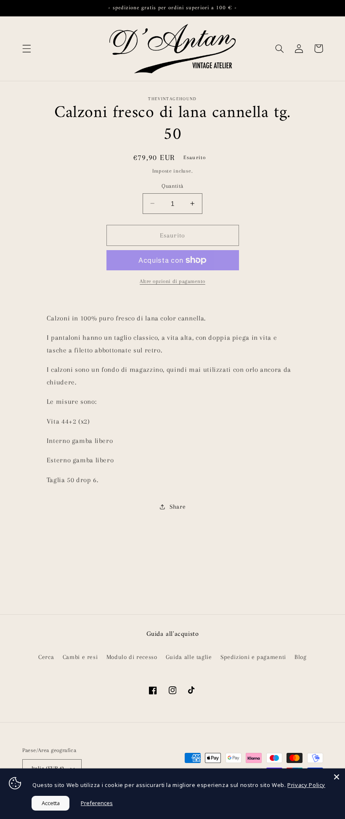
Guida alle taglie (189, 657)
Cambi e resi (80, 657)
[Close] (336, 777)
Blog (301, 657)
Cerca (46, 657)
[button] (26, 48)
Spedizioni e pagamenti (253, 657)
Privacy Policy (306, 785)
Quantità (172, 186)
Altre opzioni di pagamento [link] (172, 281)
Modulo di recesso (131, 657)
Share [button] (178, 506)
